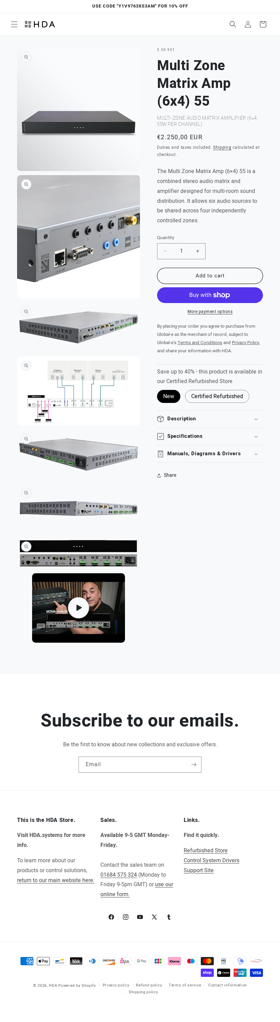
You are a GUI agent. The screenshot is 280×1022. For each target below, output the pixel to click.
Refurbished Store (206, 851)
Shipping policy (143, 992)
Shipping (222, 147)
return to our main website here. (56, 880)
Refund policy (149, 985)
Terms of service (185, 985)
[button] (14, 24)
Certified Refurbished (217, 396)
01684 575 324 (118, 875)
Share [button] (170, 475)
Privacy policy (116, 985)
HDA (53, 985)
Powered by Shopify (77, 985)
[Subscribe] (193, 765)
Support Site (199, 870)
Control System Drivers (211, 860)
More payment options (210, 312)
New (168, 396)
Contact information (227, 985)
